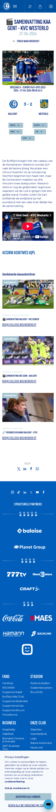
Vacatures (36, 747)
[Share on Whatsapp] (37, 468)
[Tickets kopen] (30, 6)
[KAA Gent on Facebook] (43, 492)
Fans (5, 676)
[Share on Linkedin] (25, 468)
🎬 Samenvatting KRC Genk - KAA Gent (19, 375)
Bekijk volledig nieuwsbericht (19, 325)
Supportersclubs (12, 705)
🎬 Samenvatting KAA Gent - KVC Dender (20, 319)
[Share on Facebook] (31, 468)
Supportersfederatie (15, 701)
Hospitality (8, 729)
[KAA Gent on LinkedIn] (24, 492)
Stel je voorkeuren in (17, 788)
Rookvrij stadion (40, 683)
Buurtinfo (36, 692)
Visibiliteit (8, 733)
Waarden (36, 729)
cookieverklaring (15, 781)
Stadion (36, 676)
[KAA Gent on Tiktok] (18, 492)
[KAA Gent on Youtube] (37, 492)
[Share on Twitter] (18, 468)
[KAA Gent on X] (31, 492)
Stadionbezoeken (41, 687)
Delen (27, 463)
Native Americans (41, 743)
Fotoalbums (9, 714)
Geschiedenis (38, 733)
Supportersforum (13, 710)
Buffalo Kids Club (13, 696)
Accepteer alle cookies (28, 797)
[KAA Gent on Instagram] (12, 492)
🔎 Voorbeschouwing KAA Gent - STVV (19, 432)
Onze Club (38, 723)
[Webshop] (40, 6)
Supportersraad (12, 692)
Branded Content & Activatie (13, 740)
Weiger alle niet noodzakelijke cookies (28, 805)
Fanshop (7, 683)
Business (9, 723)
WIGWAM (8, 687)
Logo (33, 738)
